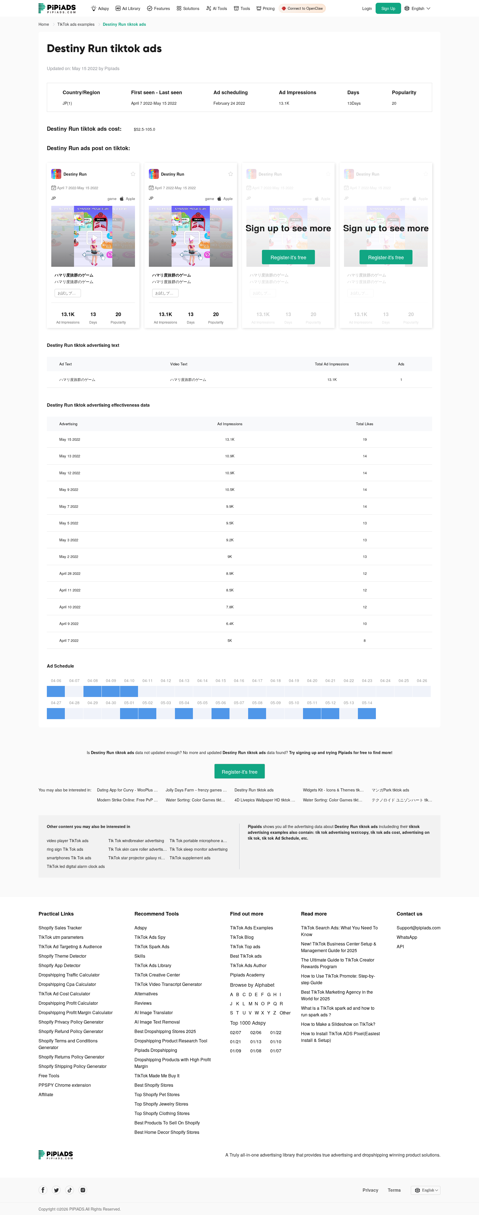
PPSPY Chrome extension (65, 1085)
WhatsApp (407, 937)
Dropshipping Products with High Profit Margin (172, 1062)
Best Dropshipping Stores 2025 (165, 1031)
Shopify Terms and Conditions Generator (68, 1043)
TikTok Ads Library (152, 965)
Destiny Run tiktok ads (254, 790)
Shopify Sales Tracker (60, 927)
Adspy (140, 927)
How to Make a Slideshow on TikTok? (338, 1024)
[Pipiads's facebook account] (43, 1190)
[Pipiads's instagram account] (82, 1190)
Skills (139, 956)
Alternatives (146, 993)
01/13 (255, 1041)
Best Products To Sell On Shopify (167, 1122)
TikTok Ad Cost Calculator (64, 993)
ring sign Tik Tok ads (65, 849)
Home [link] (44, 24)
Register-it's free (288, 257)
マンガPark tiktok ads (390, 790)
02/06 (255, 1032)
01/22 (275, 1032)
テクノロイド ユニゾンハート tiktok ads (406, 800)
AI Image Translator (153, 1012)
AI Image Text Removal (157, 1022)
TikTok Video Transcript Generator (168, 984)
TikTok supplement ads (190, 857)
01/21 (235, 1041)
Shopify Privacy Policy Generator (71, 1022)
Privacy (370, 1190)
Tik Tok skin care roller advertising (138, 849)
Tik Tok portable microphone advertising (200, 840)
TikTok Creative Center (157, 975)
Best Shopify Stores (153, 1085)
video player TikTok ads (67, 840)
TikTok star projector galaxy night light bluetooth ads (139, 857)
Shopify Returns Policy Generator (71, 1056)
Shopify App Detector (59, 965)
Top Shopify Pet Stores (157, 1094)
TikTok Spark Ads (151, 946)
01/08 (255, 1050)
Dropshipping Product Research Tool (170, 1040)
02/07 (235, 1032)
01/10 (275, 1041)
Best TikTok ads (246, 956)
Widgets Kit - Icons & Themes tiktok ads (337, 790)
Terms (394, 1190)
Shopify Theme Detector (62, 956)
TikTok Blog (242, 937)
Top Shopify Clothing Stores (162, 1113)
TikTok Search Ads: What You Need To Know (339, 930)
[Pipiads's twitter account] (56, 1190)
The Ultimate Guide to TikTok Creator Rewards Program (337, 963)
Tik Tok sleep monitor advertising (199, 849)
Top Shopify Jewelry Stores (161, 1104)
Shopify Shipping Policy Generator (72, 1066)
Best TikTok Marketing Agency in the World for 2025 (337, 995)
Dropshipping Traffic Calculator (69, 975)
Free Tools (49, 1075)
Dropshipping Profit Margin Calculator (76, 1012)
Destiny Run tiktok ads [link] (124, 24)
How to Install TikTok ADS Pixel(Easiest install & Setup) (340, 1036)
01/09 (235, 1050)
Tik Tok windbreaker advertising (136, 840)
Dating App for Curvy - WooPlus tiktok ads (131, 790)
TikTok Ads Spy (149, 937)
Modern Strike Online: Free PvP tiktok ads (131, 800)
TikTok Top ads (245, 946)
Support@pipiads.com (418, 927)
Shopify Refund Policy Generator (71, 1031)
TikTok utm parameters (61, 937)
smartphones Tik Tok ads (69, 857)
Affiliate (46, 1094)
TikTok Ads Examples (251, 927)
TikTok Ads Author (248, 965)
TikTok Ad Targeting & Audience (70, 946)
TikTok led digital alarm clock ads (76, 866)
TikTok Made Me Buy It (156, 1075)
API (400, 946)
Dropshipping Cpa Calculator (67, 984)
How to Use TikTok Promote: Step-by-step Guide (338, 979)
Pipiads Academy (247, 975)
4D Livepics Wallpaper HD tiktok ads (266, 800)
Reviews (143, 1003)
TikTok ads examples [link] (76, 24)
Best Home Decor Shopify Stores (166, 1132)
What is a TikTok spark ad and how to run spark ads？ (337, 1011)
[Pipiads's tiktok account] (69, 1190)
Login (367, 8)
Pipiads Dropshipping (155, 1050)
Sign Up (388, 8)
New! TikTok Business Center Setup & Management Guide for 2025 (338, 946)
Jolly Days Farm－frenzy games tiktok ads (200, 790)
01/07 (275, 1050)
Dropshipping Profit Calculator (68, 1003)
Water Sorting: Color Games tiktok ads (199, 800)
